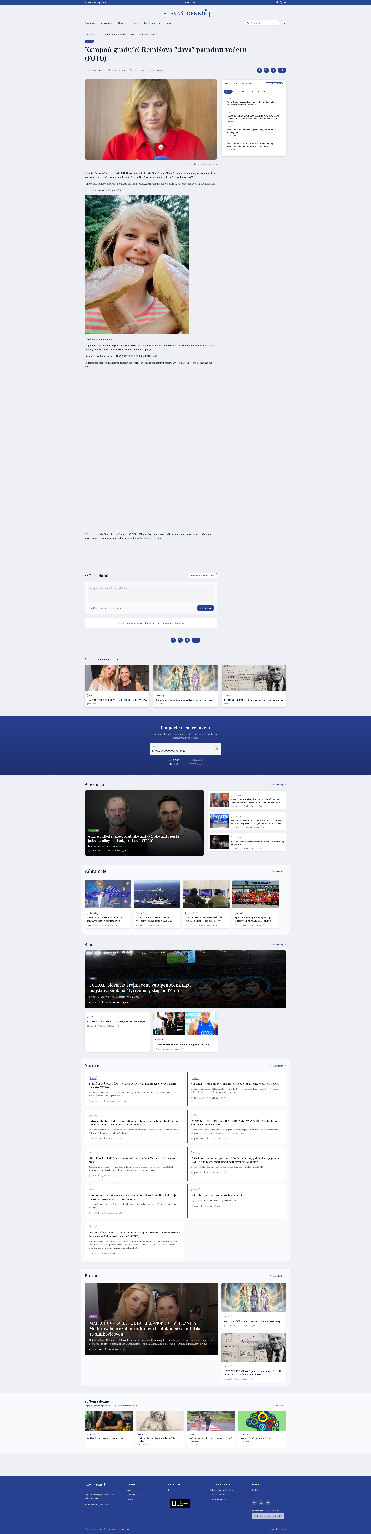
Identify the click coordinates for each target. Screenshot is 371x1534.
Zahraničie (106, 22)
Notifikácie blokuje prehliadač (268, 1516)
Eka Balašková (113, 850)
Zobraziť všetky (276, 1405)
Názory (122, 22)
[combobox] (265, 22)
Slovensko (90, 22)
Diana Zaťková (206, 925)
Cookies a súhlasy (218, 1494)
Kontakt (255, 1490)
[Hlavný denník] (185, 13)
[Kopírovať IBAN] (216, 749)
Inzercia (172, 1490)
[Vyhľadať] (248, 23)
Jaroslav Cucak (174, 1049)
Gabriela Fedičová (113, 1002)
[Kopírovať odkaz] (282, 70)
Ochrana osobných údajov (222, 1490)
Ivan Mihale (155, 925)
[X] (281, 2)
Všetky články (276, 784)
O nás (128, 1490)
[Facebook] (277, 2)
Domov (88, 34)
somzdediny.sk (130, 1405)
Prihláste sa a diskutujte (202, 575)
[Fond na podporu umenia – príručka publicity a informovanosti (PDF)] (179, 1503)
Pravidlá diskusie (218, 1499)
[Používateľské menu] (283, 22)
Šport (135, 22)
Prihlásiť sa (205, 608)
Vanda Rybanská (252, 827)
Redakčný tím (132, 1494)
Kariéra (129, 1499)
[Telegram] (285, 2)
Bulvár (169, 22)
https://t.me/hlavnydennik (147, 537)
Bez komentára (151, 22)
